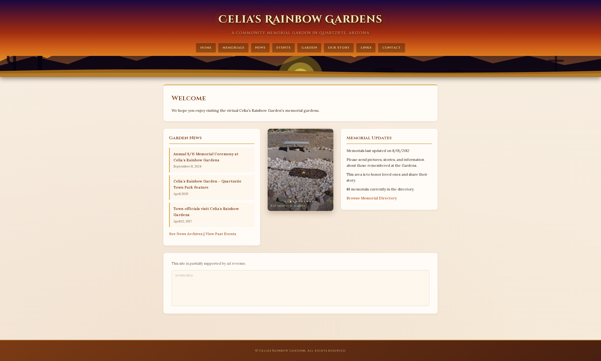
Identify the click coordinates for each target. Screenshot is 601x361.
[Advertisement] (260, 290)
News (260, 48)
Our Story (338, 48)
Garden (309, 48)
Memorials (233, 48)
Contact (391, 48)
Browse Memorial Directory (372, 198)
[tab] (285, 201)
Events (283, 48)
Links (366, 48)
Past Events (220, 234)
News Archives (186, 234)
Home (206, 48)
